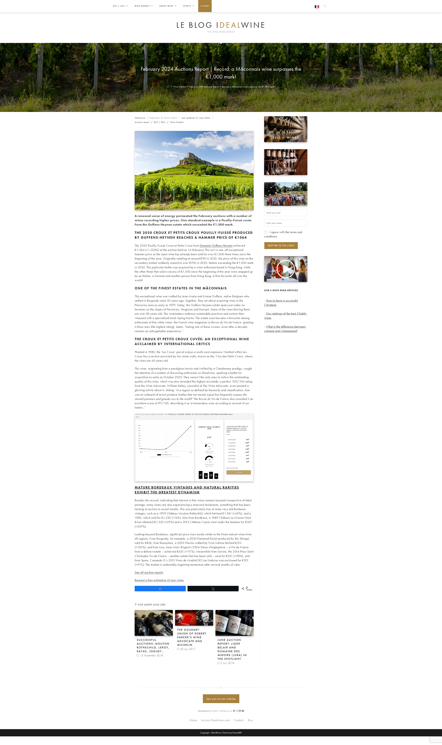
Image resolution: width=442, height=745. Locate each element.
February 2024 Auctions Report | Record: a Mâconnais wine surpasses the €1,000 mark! (232, 86)
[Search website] (325, 6)
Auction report (142, 122)
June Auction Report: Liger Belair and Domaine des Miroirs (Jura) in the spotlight (232, 649)
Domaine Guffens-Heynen (216, 245)
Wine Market (177, 122)
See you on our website (221, 699)
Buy (250, 720)
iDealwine (140, 117)
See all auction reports (149, 572)
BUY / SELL (159, 122)
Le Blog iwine (221, 25)
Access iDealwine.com (215, 720)
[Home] (168, 86)
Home (193, 720)
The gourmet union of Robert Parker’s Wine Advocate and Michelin (191, 637)
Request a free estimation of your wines (159, 580)
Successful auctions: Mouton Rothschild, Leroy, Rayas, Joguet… (153, 645)
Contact (239, 720)
